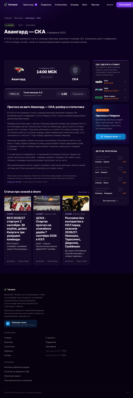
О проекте (50, 338)
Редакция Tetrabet (14, 182)
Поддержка (51, 342)
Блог (84, 4)
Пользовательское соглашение (18, 380)
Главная (7, 18)
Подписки (46, 4)
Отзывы (75, 4)
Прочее (95, 4)
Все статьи (83, 192)
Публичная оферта (12, 376)
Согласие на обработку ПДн (16, 371)
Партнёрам (51, 346)
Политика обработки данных (17, 367)
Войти (110, 4)
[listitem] (111, 82)
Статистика (61, 4)
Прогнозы (29, 4)
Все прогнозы (109, 201)
